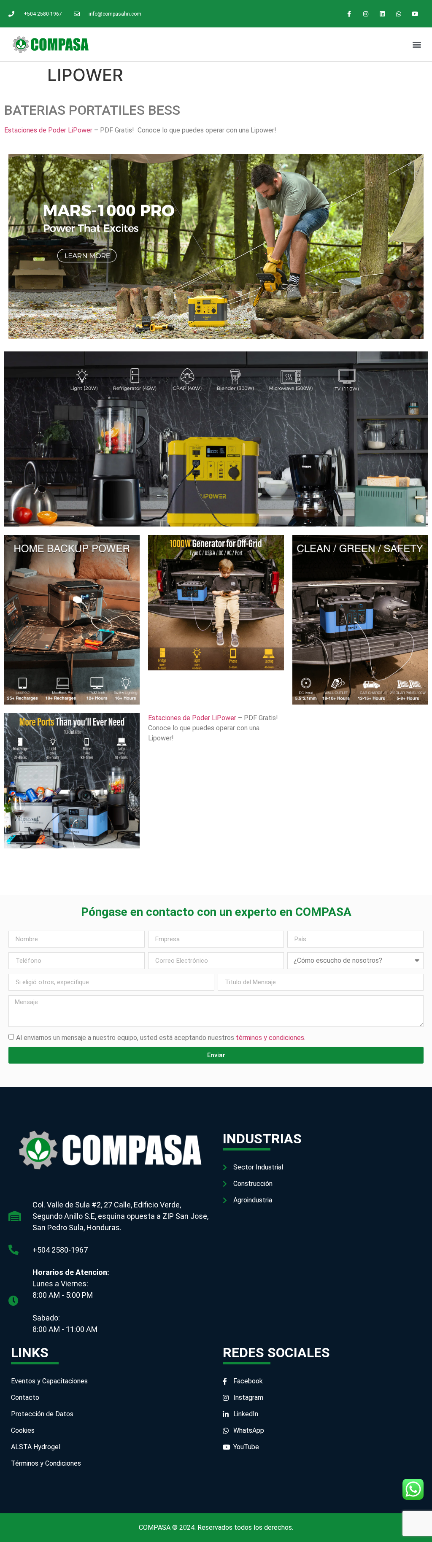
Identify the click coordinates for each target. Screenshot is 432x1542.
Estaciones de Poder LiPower (49, 130)
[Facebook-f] (349, 13)
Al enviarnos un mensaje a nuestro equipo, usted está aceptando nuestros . (160, 1038)
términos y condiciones (270, 1038)
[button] (417, 44)
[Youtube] (415, 13)
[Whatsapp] (399, 13)
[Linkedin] (382, 13)
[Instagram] (365, 13)
